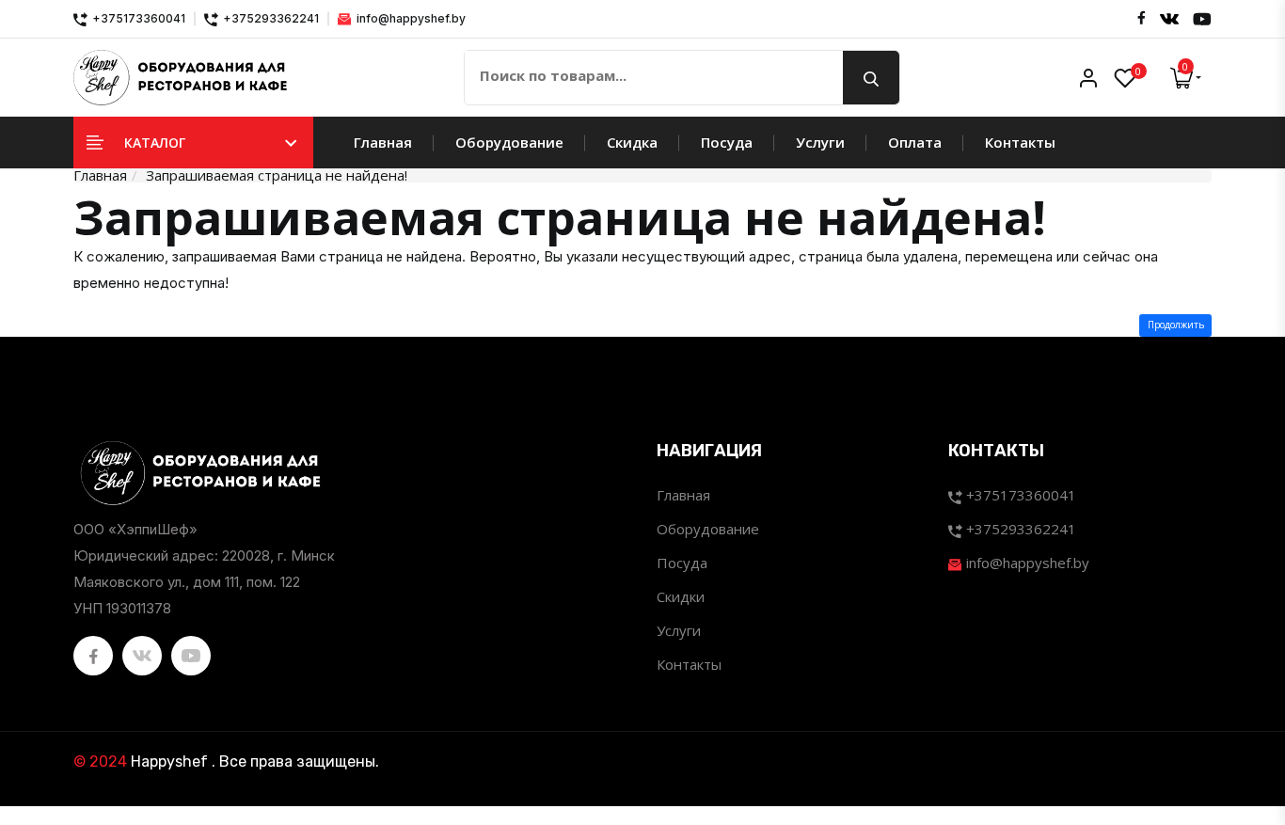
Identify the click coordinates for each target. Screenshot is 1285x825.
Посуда (727, 142)
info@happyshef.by (410, 18)
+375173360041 (137, 18)
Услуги (820, 142)
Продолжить (1176, 324)
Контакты (1020, 142)
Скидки (681, 596)
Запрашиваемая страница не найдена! (276, 175)
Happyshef (169, 761)
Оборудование (509, 142)
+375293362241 (269, 18)
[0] (1125, 78)
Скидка (632, 142)
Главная (383, 142)
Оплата (915, 142)
